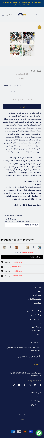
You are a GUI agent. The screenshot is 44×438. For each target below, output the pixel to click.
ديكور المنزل (36, 326)
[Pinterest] (24, 384)
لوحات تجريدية (35, 314)
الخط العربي (36, 295)
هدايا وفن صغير (35, 318)
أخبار (39, 291)
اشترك (36, 364)
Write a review (31, 225)
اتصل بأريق (37, 303)
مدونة (39, 334)
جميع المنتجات (36, 392)
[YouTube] (19, 384)
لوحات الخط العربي (34, 311)
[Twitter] (35, 384)
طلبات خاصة (36, 330)
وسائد (39, 322)
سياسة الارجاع (36, 404)
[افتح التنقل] (3, 14)
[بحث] (37, 15)
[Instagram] (30, 384)
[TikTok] (14, 384)
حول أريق (37, 287)
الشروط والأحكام (34, 299)
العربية (8, 15)
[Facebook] (40, 384)
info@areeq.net (34, 380)
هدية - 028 (7, 271)
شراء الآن (22, 107)
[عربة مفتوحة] (41, 15)
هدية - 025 (8, 276)
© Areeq (22, 419)
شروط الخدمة (36, 400)
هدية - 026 (7, 262)
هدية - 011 (7, 267)
